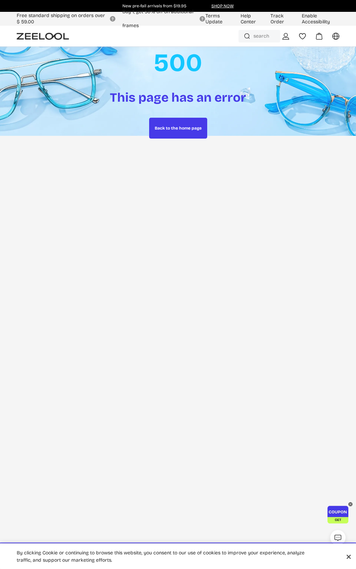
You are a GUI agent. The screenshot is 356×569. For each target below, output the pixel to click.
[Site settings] (331, 38)
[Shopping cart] (315, 38)
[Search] (247, 36)
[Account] (286, 36)
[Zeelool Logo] (42, 36)
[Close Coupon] (350, 504)
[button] (338, 515)
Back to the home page (178, 128)
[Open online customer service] (338, 537)
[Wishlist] (302, 36)
